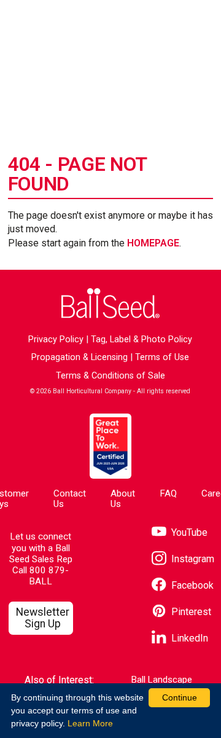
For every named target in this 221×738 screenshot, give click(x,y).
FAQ (168, 493)
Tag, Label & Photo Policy (141, 339)
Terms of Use (162, 357)
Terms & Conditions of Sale (110, 376)
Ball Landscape (161, 680)
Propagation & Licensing (79, 357)
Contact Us (69, 498)
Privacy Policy (55, 339)
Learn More (90, 723)
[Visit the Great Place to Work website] (110, 446)
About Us (122, 498)
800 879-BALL (49, 576)
